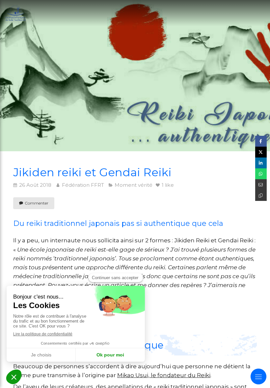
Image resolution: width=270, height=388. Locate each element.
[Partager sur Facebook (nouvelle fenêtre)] (261, 141)
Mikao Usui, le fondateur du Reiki (163, 375)
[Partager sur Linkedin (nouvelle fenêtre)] (261, 163)
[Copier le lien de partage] (261, 195)
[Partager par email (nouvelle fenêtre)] (261, 184)
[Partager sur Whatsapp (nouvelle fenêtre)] (261, 173)
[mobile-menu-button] (258, 376)
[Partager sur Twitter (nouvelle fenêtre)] (261, 152)
